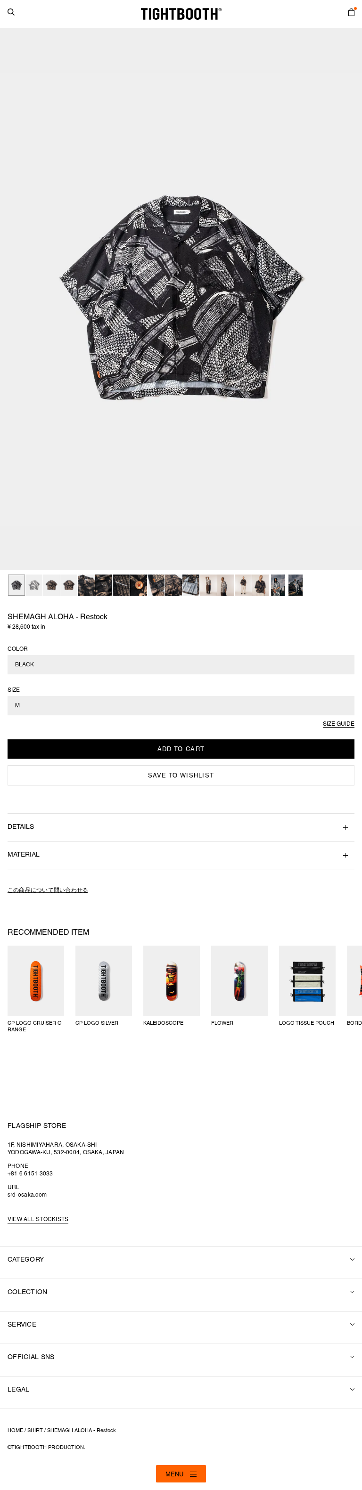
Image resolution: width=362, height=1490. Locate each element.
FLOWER (222, 1023)
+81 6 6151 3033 (30, 1173)
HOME (15, 1430)
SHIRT (35, 1430)
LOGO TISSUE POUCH (306, 1023)
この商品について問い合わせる (48, 890)
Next (349, 299)
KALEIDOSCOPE (163, 1023)
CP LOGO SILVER (96, 1023)
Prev (12, 299)
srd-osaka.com (27, 1195)
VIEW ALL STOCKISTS (38, 1219)
